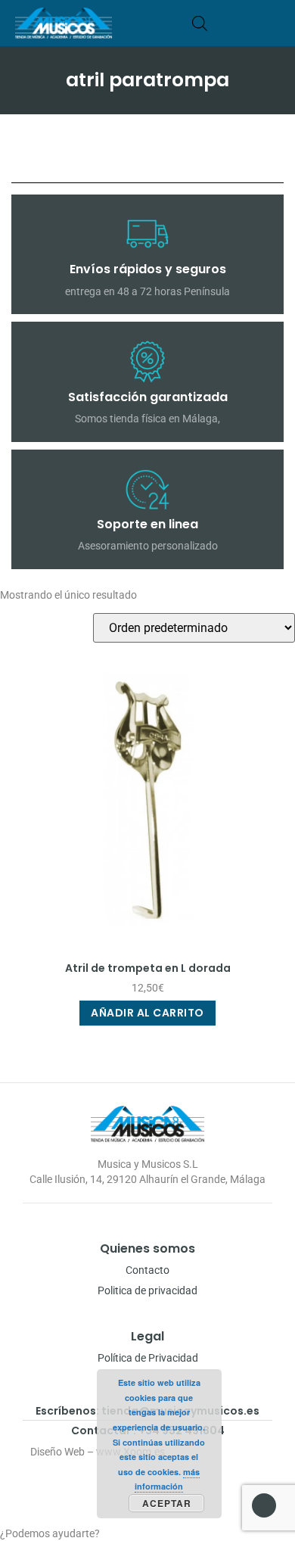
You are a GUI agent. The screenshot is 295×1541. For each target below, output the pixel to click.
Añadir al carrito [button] (147, 1012)
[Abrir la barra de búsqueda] (199, 23)
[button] (275, 23)
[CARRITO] (222, 23)
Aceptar (166, 1503)
